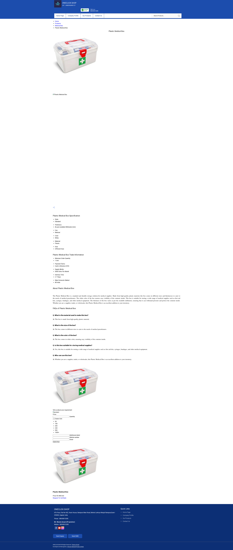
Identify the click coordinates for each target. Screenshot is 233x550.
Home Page (60, 16)
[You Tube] (59, 529)
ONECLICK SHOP (69, 4)
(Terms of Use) (75, 544)
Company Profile (73, 16)
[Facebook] (56, 529)
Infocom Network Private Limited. (75, 546)
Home (57, 21)
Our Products (87, 16)
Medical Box (59, 26)
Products (58, 23)
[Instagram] (62, 529)
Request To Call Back (59, 498)
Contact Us (98, 16)
